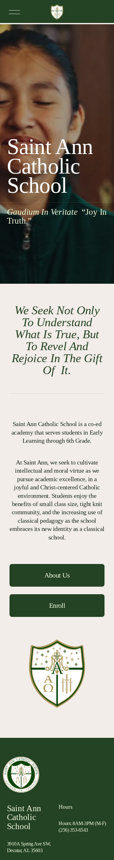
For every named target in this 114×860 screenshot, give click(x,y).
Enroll (57, 605)
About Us (57, 575)
